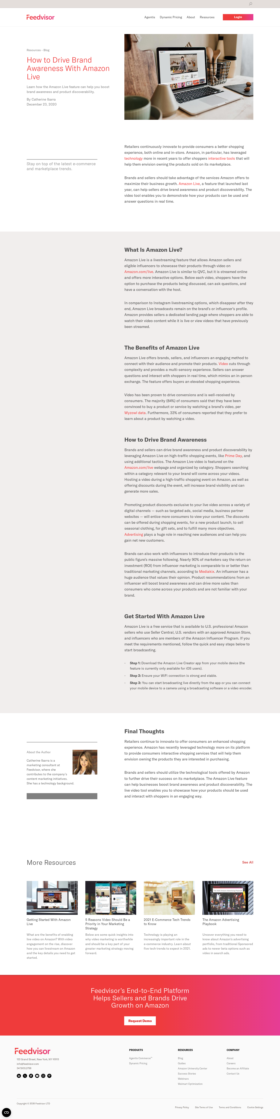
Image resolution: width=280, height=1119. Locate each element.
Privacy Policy (182, 1107)
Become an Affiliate (238, 1068)
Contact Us (233, 1073)
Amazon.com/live (138, 467)
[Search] (250, 4)
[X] (25, 1076)
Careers (231, 1063)
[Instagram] (43, 1076)
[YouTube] (37, 1076)
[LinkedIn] (19, 1076)
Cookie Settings (255, 1107)
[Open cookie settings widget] (6, 1112)
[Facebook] (31, 1076)
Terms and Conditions (230, 1107)
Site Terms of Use (204, 1107)
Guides (182, 1063)
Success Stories (187, 1073)
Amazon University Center (192, 1068)
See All (247, 862)
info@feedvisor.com (28, 1063)
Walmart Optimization (190, 1083)
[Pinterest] (49, 1076)
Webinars (183, 1078)
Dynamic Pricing (138, 1063)
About (230, 1058)
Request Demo (140, 1021)
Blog (180, 1058)
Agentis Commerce (140, 1058)
